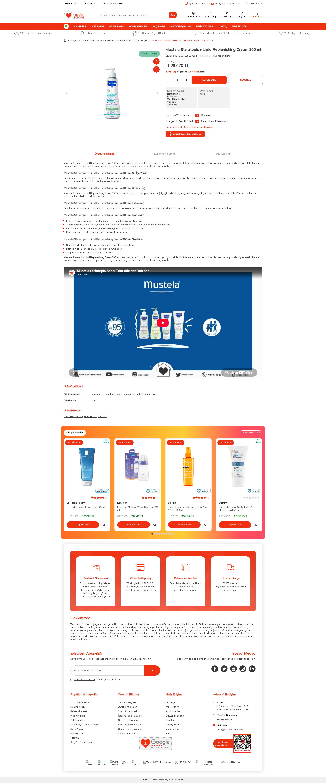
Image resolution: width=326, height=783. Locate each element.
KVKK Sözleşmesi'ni (84, 679)
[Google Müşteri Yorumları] (155, 749)
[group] (112, 93)
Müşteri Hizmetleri (175, 715)
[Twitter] (224, 668)
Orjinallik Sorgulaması (130, 728)
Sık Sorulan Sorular (128, 733)
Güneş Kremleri (138, 26)
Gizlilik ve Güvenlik (128, 720)
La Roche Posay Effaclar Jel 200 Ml (86, 506)
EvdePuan (193, 71)
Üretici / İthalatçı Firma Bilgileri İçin (190, 127)
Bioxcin (172, 502)
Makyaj (223, 26)
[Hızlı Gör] (104, 524)
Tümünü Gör (239, 26)
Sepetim (170, 720)
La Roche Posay (76, 502)
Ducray (223, 502)
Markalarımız (173, 728)
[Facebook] (214, 668)
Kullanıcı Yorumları (165, 153)
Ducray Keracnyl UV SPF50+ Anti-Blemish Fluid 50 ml (237, 508)
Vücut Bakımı (116, 26)
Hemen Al (245, 79)
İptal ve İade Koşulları (130, 715)
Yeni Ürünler (172, 706)
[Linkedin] (252, 668)
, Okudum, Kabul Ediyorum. (98, 679)
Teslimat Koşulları (127, 702)
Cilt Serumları (77, 720)
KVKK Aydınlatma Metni (131, 724)
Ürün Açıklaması (105, 153)
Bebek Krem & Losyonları (137, 40)
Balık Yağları (77, 728)
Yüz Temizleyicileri (80, 702)
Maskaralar (76, 733)
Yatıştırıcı (102, 416)
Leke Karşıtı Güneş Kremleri (85, 724)
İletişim (169, 733)
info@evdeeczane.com (227, 3)
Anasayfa (72, 40)
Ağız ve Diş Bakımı (180, 26)
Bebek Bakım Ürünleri (109, 40)
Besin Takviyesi (204, 26)
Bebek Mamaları (79, 711)
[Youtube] (233, 668)
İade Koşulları (223, 153)
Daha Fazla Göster (251, 432)
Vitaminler (76, 737)
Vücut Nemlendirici (73, 416)
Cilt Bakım (98, 26)
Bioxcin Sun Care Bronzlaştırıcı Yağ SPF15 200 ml (187, 508)
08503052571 (257, 3)
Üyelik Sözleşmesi (128, 706)
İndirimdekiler (173, 711)
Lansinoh (122, 502)
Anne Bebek (80, 26)
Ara (173, 14)
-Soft (144, 779)
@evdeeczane (197, 3)
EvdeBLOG (91, 3)
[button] (67, 93)
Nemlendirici (90, 416)
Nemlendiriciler (78, 706)
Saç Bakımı (158, 26)
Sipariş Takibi (173, 724)
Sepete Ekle (209, 79)
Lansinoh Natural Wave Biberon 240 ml (137, 508)
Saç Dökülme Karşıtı (81, 742)
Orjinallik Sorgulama (114, 3)
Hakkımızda (71, 3)
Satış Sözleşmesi (127, 711)
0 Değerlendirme (221, 55)
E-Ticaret (152, 779)
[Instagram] (242, 668)
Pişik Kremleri (77, 715)
